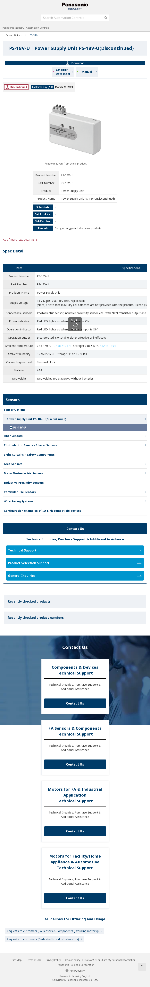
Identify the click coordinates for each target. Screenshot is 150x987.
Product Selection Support (28, 563)
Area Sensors (13, 464)
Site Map (17, 960)
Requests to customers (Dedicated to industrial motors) (43, 939)
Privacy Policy (53, 960)
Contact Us (75, 703)
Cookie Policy (72, 960)
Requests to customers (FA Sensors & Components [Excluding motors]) (53, 931)
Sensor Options (14, 35)
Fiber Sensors (13, 436)
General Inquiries (21, 576)
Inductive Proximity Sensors (24, 482)
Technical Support (22, 550)
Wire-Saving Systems (19, 501)
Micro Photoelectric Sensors (24, 473)
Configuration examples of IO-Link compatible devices (42, 511)
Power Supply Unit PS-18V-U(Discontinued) (36, 419)
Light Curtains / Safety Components (29, 454)
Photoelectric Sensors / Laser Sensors (30, 445)
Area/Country (77, 970)
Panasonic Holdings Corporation (76, 965)
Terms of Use (33, 960)
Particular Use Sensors (20, 492)
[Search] (105, 17)
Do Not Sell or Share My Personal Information (110, 960)
